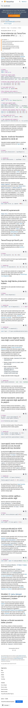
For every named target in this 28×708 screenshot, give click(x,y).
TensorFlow (3, 27)
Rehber (19, 27)
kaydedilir (3, 538)
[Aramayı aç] (20, 1)
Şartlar (2, 698)
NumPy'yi (22, 247)
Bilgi (8, 27)
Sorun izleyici (4, 685)
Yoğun (18, 144)
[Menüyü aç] (2, 1)
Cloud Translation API (9, 21)
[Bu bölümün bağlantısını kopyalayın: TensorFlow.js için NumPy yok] (24, 240)
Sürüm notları (4, 687)
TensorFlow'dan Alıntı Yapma (7, 693)
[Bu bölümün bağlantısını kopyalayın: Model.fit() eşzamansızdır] (21, 210)
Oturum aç (24, 1)
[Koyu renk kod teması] (24, 68)
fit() (24, 613)
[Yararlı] (13, 31)
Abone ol (19, 701)
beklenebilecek (14, 231)
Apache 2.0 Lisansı (20, 657)
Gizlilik (6, 698)
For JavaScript (5, 6)
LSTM (17, 172)
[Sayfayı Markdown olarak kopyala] (20, 36)
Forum (2, 672)
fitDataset (7, 613)
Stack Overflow (4, 689)
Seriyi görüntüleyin (14, 15)
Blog (2, 670)
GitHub (2, 674)
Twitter (2, 676)
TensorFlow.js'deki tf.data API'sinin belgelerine (12, 610)
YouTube (3, 679)
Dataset (3, 603)
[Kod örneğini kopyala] (26, 68)
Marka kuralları (4, 691)
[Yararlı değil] (15, 31)
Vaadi (14, 235)
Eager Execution (21, 484)
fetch (21, 223)
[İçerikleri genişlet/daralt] (8, 39)
